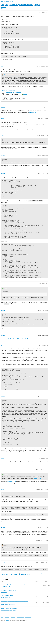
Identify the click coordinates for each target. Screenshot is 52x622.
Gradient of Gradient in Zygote (8, 590)
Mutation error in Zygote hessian (9, 608)
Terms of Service (20, 617)
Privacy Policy (28, 617)
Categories (7, 617)
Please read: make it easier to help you (12, 74)
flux (10, 604)
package (14, 610)
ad (9, 597)
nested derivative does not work (14, 92)
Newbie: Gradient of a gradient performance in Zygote (14, 584)
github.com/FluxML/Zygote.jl (8, 90)
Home (2, 617)
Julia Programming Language (7, 1)
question (10, 610)
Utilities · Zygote (32, 112)
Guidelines (13, 617)
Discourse (8, 620)
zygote (2, 8)
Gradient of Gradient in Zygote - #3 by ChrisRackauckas (20, 338)
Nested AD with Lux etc (7, 595)
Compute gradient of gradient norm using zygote (20, 5)
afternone (25, 94)
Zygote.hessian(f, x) (11, 481)
